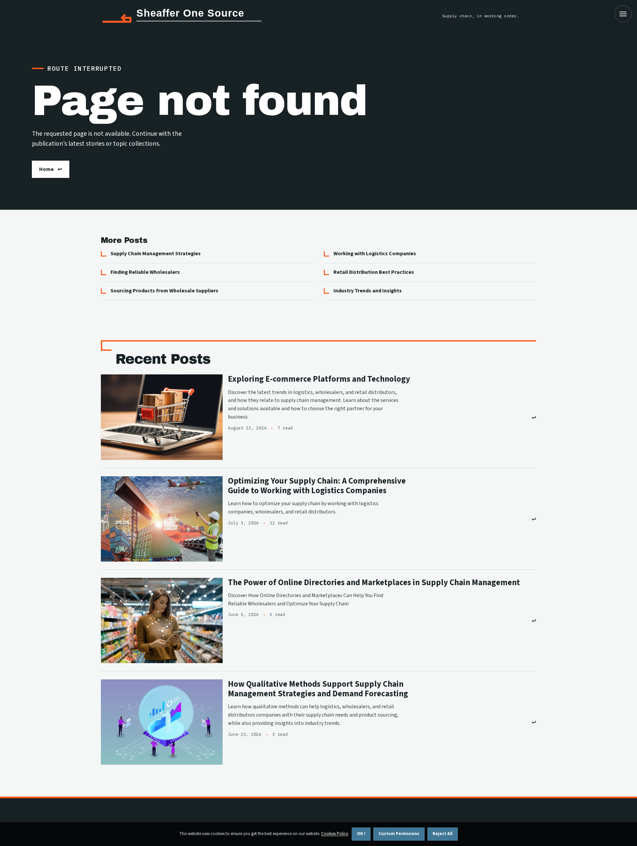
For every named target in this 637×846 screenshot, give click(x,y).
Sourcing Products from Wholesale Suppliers (164, 290)
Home (46, 169)
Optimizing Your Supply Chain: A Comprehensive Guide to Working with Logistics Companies (317, 486)
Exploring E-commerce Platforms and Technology (319, 379)
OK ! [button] (361, 834)
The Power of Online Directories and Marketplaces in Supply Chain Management (374, 582)
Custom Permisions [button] (399, 834)
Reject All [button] (443, 834)
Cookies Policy (334, 834)
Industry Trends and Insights (367, 290)
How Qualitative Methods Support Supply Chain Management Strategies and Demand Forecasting (318, 689)
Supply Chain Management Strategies (155, 253)
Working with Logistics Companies (374, 253)
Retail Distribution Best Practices (373, 272)
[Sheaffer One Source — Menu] (623, 14)
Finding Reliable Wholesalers (145, 272)
